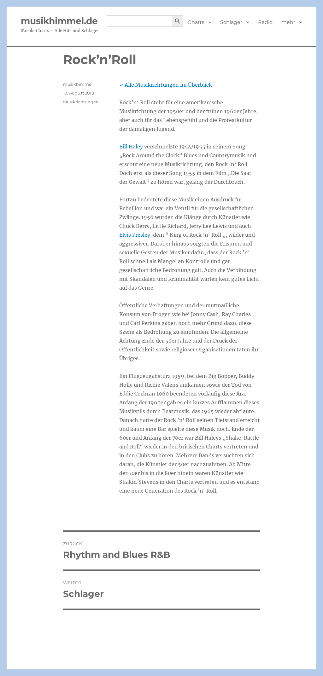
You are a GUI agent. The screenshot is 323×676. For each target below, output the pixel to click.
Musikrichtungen (81, 101)
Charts (196, 22)
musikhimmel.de (59, 20)
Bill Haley (131, 146)
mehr (288, 22)
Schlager (231, 22)
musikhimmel (78, 84)
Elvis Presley (134, 235)
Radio (265, 22)
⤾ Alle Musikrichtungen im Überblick (165, 85)
